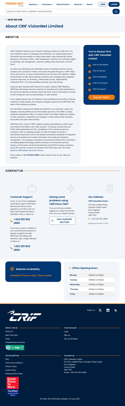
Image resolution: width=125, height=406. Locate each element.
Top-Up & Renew (71, 339)
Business (33, 4)
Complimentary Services (15, 342)
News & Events (63, 4)
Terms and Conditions (14, 363)
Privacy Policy (11, 366)
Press (7, 339)
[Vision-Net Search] (14, 4)
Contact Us (69, 355)
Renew (89, 4)
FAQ (7, 359)
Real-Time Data (11, 335)
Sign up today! (101, 97)
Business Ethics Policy (14, 374)
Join (102, 4)
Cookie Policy (10, 370)
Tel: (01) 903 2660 (31, 155)
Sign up (67, 335)
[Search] (116, 11)
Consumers (47, 4)
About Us (78, 4)
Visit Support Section (64, 220)
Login (114, 4)
